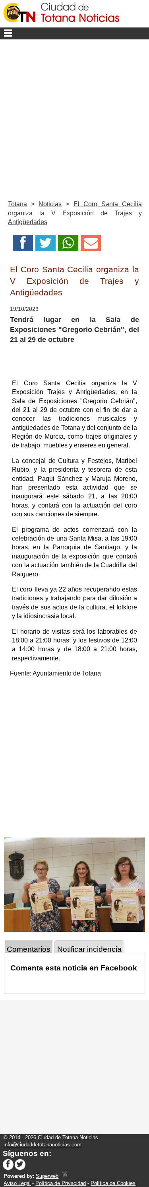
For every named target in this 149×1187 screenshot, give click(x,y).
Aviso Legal (17, 1183)
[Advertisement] (74, 118)
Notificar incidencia (89, 949)
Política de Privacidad (60, 1183)
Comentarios (28, 949)
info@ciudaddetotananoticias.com (42, 1145)
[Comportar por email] (91, 245)
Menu (74, 33)
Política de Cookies (113, 1183)
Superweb (47, 1176)
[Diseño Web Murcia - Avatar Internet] (64, 1176)
